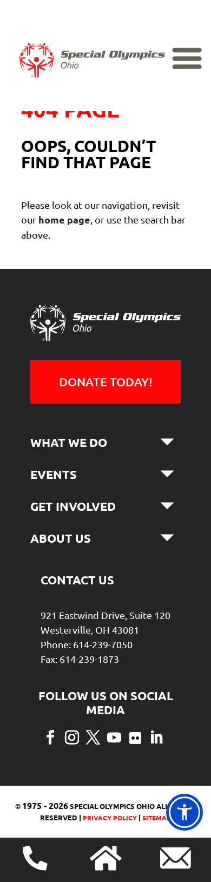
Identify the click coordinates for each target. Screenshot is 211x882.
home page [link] (64, 219)
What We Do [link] (68, 442)
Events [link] (53, 474)
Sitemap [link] (156, 817)
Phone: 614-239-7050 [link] (87, 644)
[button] (50, 736)
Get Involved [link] (73, 506)
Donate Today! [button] (106, 381)
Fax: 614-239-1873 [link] (80, 658)
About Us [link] (60, 538)
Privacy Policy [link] (109, 817)
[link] (92, 73)
